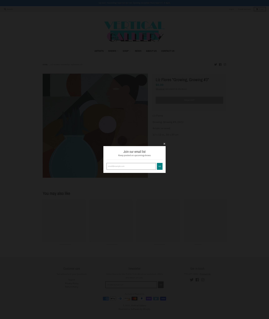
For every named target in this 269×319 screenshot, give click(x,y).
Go (159, 166)
